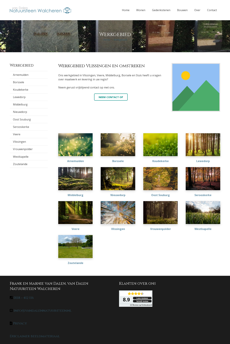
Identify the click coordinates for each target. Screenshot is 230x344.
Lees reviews (142, 298)
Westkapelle (20, 157)
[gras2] (75, 246)
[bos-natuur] (75, 178)
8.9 (126, 299)
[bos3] (75, 212)
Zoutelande (20, 164)
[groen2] (75, 144)
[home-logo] (40, 10)
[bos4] (118, 212)
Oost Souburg (22, 119)
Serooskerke (21, 127)
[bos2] (203, 178)
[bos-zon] (203, 144)
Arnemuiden (20, 75)
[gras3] (160, 144)
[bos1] (160, 178)
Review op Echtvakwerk (141, 305)
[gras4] (118, 144)
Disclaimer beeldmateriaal (35, 336)
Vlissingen (19, 142)
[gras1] (203, 212)
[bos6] (160, 212)
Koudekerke (20, 89)
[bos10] (118, 178)
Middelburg (20, 104)
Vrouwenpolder (23, 149)
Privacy (20, 323)
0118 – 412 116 (24, 297)
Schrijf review (142, 301)
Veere (16, 134)
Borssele (18, 82)
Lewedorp (19, 97)
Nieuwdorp (20, 112)
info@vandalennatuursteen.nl (43, 310)
